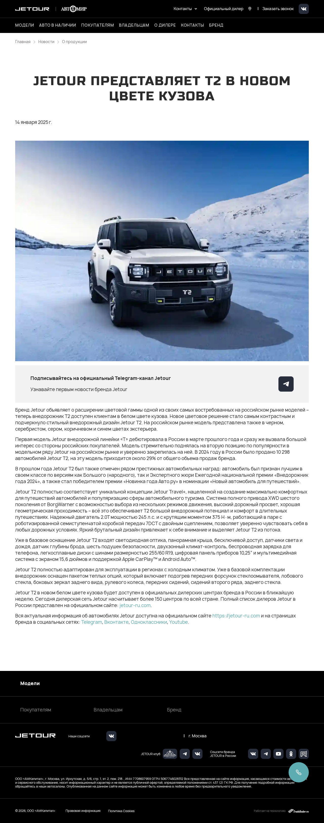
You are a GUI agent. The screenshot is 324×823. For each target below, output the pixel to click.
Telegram (91, 622)
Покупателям (35, 710)
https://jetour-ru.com (236, 616)
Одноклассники (149, 622)
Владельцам (108, 710)
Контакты (192, 25)
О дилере (165, 25)
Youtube (178, 622)
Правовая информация (83, 811)
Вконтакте (116, 622)
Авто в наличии (57, 25)
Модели (30, 683)
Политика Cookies (121, 811)
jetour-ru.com (134, 605)
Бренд (174, 710)
